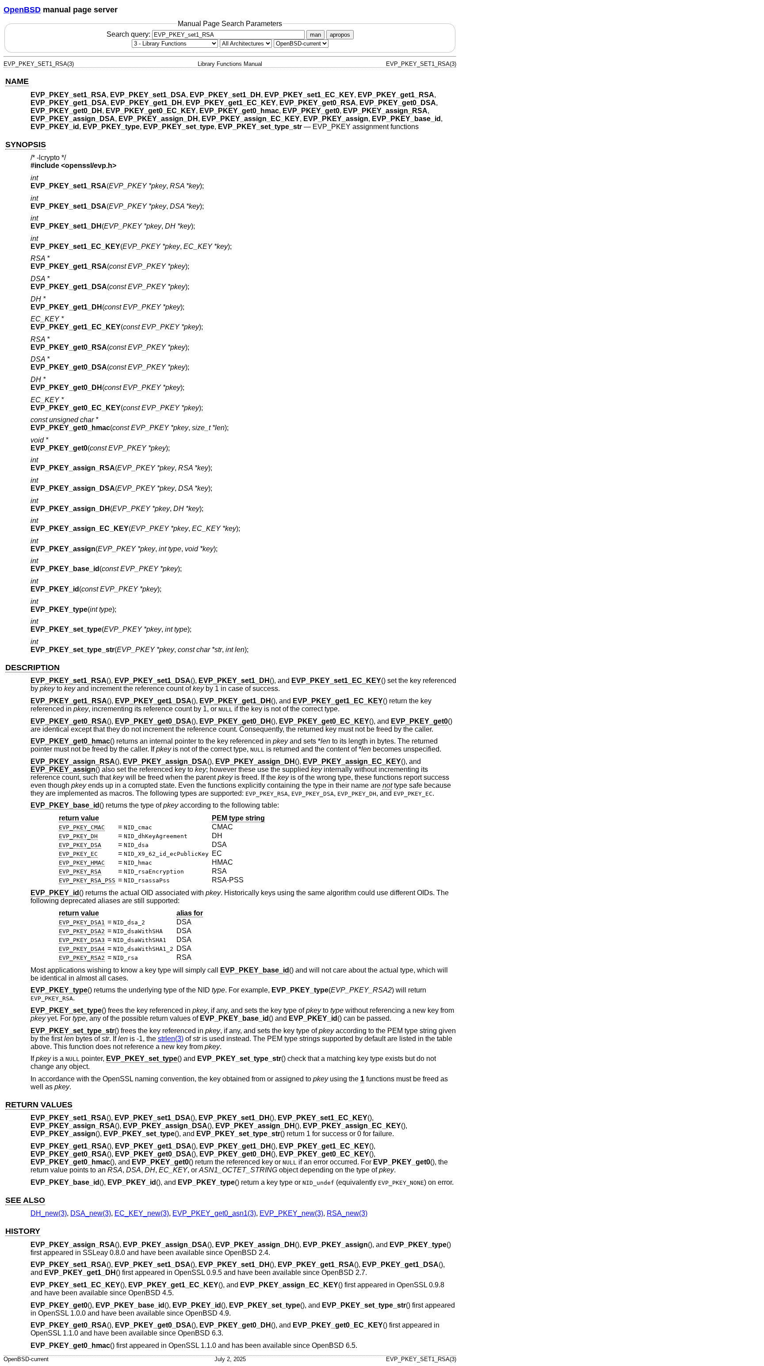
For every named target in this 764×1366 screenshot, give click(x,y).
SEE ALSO (25, 1200)
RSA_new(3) (347, 1213)
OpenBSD (22, 9)
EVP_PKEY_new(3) (291, 1213)
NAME (17, 81)
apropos (340, 34)
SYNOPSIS (25, 144)
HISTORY (22, 1231)
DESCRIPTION (32, 667)
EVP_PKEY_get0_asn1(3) (214, 1213)
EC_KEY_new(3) (142, 1213)
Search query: (129, 34)
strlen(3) (170, 1038)
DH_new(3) (49, 1213)
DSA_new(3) (90, 1213)
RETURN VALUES (39, 1104)
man (315, 34)
